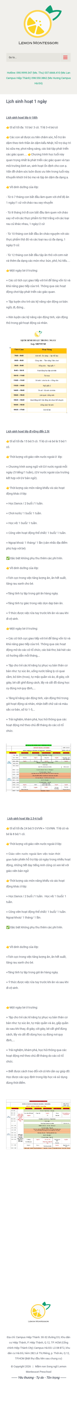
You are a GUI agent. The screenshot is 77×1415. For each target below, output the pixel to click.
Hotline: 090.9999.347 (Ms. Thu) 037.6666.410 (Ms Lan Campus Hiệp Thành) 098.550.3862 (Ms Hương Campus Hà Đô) (38, 78)
